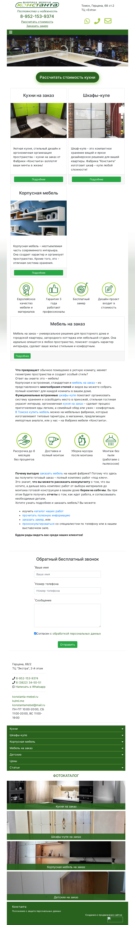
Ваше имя (41, 567)
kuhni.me (18, 701)
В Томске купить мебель (32, 412)
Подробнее (38, 179)
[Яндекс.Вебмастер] (115, 919)
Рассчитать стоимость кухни (67, 77)
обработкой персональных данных (77, 633)
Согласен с (68, 633)
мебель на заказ (83, 382)
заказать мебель (51, 473)
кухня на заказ (73, 403)
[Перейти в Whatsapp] (87, 21)
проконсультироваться (38, 523)
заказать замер (33, 519)
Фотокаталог (66, 776)
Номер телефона (46, 584)
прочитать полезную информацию (46, 515)
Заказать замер (37, 26)
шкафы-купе (67, 395)
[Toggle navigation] (11, 32)
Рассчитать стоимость (37, 21)
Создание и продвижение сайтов (103, 915)
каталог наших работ (49, 511)
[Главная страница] (37, 7)
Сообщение (42, 600)
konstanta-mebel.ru (25, 696)
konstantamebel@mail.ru (28, 705)
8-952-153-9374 (37, 16)
